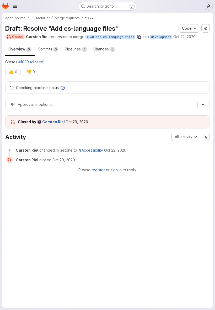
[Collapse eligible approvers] (203, 104)
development (161, 37)
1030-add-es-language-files (110, 37)
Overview (19, 49)
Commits (47, 49)
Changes (103, 49)
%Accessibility (90, 150)
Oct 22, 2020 (184, 36)
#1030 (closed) (31, 62)
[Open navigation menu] (15, 6)
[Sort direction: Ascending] (205, 137)
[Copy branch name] (139, 37)
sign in (116, 170)
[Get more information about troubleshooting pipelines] (63, 87)
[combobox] (186, 137)
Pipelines (75, 49)
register (98, 170)
